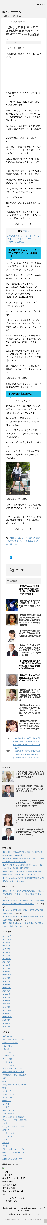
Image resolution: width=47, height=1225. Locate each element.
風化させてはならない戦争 (12, 1159)
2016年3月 (6, 1001)
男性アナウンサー (9, 1133)
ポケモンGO (7, 1062)
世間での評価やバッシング (12, 1068)
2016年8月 (6, 984)
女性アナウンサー (9, 1094)
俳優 (4, 1081)
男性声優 (5, 1143)
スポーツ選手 (7, 1059)
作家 (4, 1078)
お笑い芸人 (6, 1049)
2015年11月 (6, 1014)
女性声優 (5, 1104)
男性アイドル (7, 1130)
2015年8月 (6, 1023)
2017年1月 (6, 968)
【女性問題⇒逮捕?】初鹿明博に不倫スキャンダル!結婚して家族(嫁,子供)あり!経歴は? (30, 788)
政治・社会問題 (8, 1114)
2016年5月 (6, 994)
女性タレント (7, 1097)
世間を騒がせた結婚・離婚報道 (14, 1075)
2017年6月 (6, 952)
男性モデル (6, 1139)
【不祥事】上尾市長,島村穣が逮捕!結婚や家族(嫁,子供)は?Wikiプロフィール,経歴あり (30, 832)
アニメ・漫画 (7, 1052)
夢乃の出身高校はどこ (18, 242)
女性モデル (15, 538)
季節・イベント (8, 1110)
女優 (4, 1088)
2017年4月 (6, 959)
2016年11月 (6, 975)
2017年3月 (6, 962)
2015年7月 (6, 1026)
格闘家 (4, 1123)
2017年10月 (7, 939)
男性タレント (7, 1136)
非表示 (26, 231)
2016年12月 (7, 972)
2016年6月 (6, 991)
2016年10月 (7, 978)
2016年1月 (6, 1007)
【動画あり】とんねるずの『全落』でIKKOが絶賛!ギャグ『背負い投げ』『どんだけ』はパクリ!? (29, 710)
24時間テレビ (7, 1036)
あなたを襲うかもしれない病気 (14, 1039)
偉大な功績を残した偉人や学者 (14, 1085)
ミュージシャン (8, 1065)
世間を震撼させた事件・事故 (13, 1072)
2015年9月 (6, 1020)
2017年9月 (6, 943)
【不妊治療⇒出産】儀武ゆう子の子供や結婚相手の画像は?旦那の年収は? (30, 633)
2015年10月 (7, 1017)
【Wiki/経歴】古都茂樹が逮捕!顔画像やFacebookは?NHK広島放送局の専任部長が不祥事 (30, 803)
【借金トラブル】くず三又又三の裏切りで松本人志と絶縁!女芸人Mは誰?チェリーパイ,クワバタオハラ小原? (30, 650)
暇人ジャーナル (11, 11)
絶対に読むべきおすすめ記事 (13, 1152)
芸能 (17, 544)
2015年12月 (7, 1010)
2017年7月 (6, 949)
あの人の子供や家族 (10, 1043)
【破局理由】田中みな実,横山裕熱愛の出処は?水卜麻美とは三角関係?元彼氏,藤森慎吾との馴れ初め (30, 695)
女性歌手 (5, 1107)
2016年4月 (6, 997)
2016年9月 (6, 981)
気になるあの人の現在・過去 (13, 1127)
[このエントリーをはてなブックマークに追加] (11, 557)
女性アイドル (7, 1091)
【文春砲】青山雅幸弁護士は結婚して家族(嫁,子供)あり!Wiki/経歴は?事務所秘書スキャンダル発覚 (26, 754)
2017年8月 (6, 946)
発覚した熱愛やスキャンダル (13, 1149)
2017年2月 (6, 965)
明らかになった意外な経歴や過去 (15, 1120)
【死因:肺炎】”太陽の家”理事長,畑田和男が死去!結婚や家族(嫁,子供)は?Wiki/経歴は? (30, 774)
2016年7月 (6, 988)
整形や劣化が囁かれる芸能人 (13, 1117)
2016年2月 (6, 1004)
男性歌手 (5, 1146)
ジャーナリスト (8, 1056)
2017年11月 (6, 936)
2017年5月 (6, 955)
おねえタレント (8, 1046)
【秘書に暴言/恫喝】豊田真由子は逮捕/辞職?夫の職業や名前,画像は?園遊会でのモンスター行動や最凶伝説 (30, 620)
